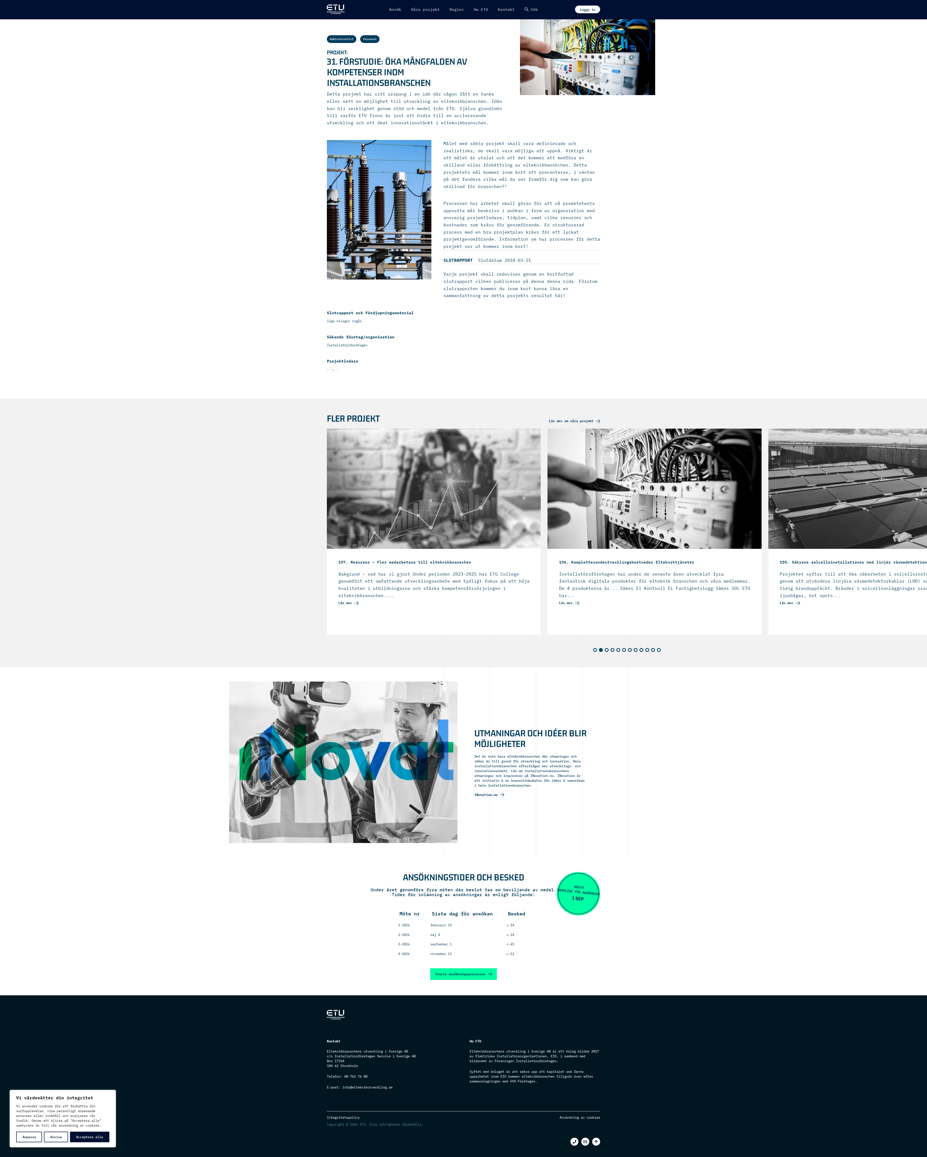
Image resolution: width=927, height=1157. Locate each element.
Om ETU (481, 9)
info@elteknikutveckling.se (367, 1087)
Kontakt (506, 9)
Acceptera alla (89, 1137)
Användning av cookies (580, 1117)
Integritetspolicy (343, 1117)
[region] (63, 1118)
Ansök (395, 9)
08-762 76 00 (355, 1076)
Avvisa (56, 1137)
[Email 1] (585, 1142)
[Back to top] (596, 1142)
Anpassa (29, 1137)
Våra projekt (425, 9)
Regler (456, 9)
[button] (531, 9)
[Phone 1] (574, 1142)
